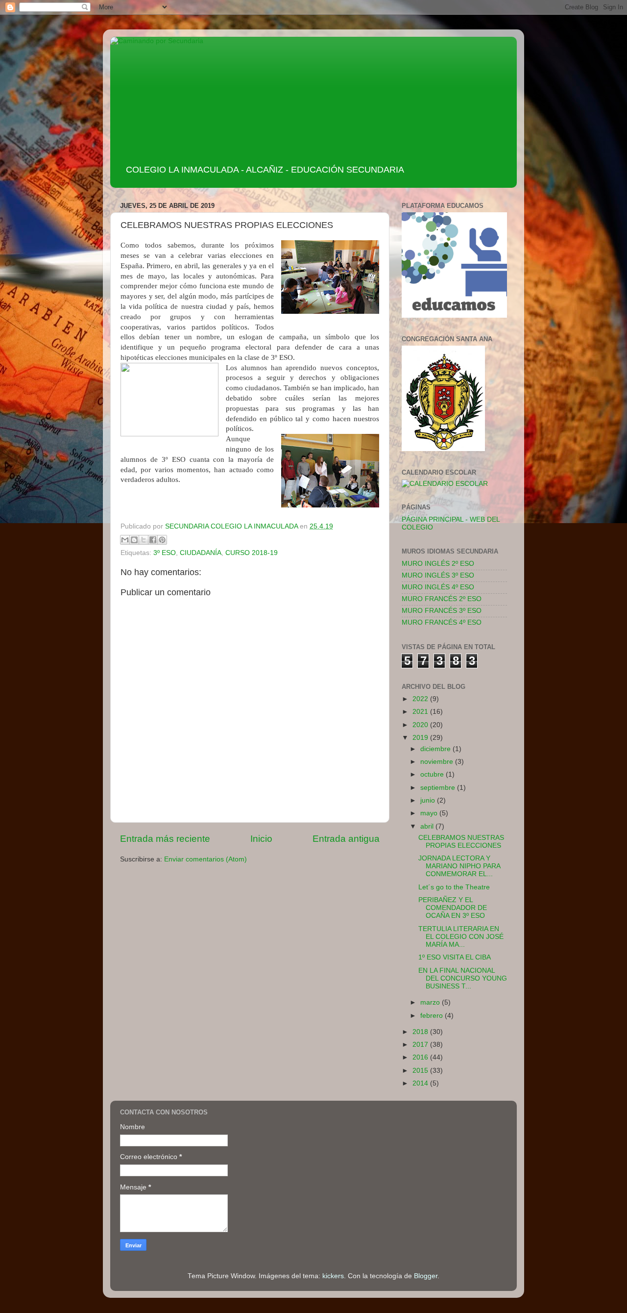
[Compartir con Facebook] (153, 540)
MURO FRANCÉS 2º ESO (442, 599)
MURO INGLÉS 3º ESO (438, 575)
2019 (421, 737)
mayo (429, 813)
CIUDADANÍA (200, 552)
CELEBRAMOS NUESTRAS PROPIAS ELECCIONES (461, 841)
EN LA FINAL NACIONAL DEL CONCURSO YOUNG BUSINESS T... (462, 978)
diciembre (436, 749)
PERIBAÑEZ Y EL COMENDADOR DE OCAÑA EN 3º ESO (452, 907)
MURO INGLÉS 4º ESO (438, 587)
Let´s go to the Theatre (454, 887)
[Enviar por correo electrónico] (125, 540)
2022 (421, 699)
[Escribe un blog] (134, 540)
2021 (421, 711)
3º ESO (164, 552)
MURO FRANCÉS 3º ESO (442, 610)
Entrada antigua (346, 838)
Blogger (425, 1276)
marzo (431, 1002)
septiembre (438, 787)
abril (427, 826)
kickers (333, 1276)
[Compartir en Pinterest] (162, 540)
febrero (432, 1015)
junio (428, 800)
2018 (421, 1031)
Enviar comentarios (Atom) (205, 859)
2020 (421, 725)
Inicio (261, 838)
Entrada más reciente (165, 838)
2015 (421, 1070)
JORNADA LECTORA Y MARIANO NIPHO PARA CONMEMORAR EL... (459, 866)
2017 (421, 1044)
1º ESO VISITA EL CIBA (454, 957)
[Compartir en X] (143, 540)
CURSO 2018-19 (251, 552)
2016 (421, 1057)
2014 (421, 1083)
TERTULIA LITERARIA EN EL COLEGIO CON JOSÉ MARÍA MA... (461, 936)
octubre (433, 774)
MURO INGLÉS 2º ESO (438, 563)
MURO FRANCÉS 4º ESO (442, 622)
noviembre (437, 761)
